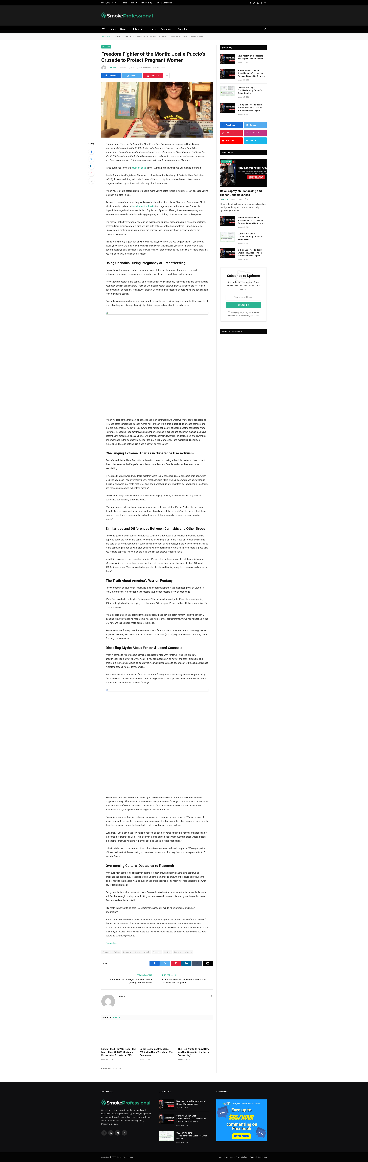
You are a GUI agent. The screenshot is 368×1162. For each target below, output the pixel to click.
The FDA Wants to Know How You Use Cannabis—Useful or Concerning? (193, 1052)
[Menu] (103, 29)
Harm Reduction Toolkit (143, 206)
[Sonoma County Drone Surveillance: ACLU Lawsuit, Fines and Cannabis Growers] (227, 74)
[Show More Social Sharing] (167, 75)
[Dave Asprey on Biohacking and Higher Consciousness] (227, 59)
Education (183, 29)
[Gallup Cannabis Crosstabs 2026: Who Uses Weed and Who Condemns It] (157, 1034)
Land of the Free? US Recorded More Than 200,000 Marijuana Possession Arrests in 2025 (118, 1052)
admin (113, 68)
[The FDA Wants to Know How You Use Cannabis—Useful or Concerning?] (195, 1034)
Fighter (117, 952)
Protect (167, 952)
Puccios (177, 952)
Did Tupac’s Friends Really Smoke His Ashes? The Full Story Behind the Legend (250, 108)
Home (124, 3)
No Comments (145, 68)
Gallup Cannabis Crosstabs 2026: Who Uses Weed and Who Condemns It (156, 1052)
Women (188, 952)
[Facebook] (91, 152)
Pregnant (157, 952)
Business (165, 29)
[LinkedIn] (91, 166)
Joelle (137, 952)
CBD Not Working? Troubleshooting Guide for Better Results (250, 90)
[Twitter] (91, 159)
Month (147, 952)
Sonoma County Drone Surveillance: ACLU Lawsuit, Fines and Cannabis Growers (251, 73)
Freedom (127, 952)
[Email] (91, 181)
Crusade (106, 952)
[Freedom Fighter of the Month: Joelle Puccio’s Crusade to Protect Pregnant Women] (157, 110)
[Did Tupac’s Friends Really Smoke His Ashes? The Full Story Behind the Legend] (227, 108)
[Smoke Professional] (127, 15)
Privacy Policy (146, 3)
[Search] (265, 29)
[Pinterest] (91, 173)
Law (152, 29)
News (123, 29)
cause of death (139, 167)
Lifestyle (138, 29)
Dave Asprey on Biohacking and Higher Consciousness (250, 57)
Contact (134, 3)
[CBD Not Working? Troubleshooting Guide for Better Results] (227, 91)
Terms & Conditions (164, 3)
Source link (111, 943)
